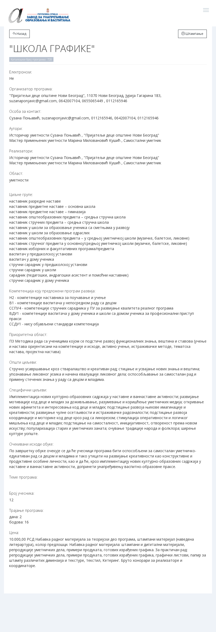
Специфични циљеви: (28, 389)
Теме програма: (23, 477)
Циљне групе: (21, 194)
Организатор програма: (30, 88)
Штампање (194, 33)
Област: (16, 173)
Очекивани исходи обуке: (31, 444)
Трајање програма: (26, 510)
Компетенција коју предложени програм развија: (52, 290)
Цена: (14, 532)
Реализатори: (21, 150)
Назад (21, 33)
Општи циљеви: (23, 362)
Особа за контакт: (25, 111)
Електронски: (20, 71)
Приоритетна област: (28, 334)
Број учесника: (21, 493)
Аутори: (15, 128)
